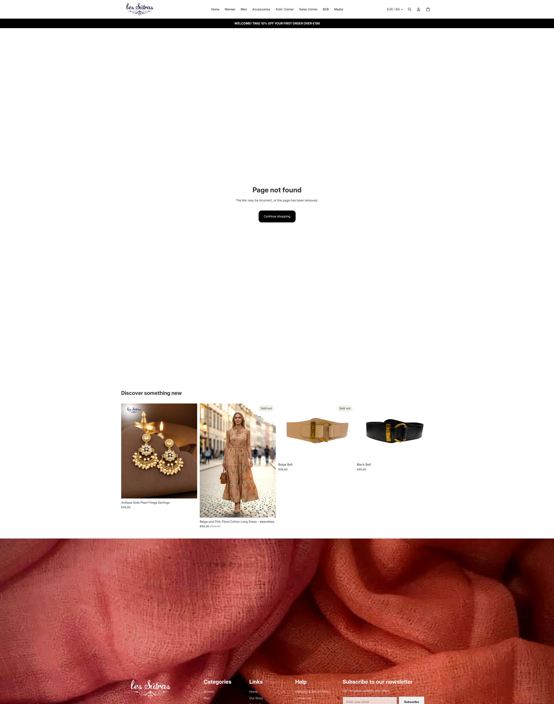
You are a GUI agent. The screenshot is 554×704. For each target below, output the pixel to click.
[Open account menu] (418, 9)
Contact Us (303, 698)
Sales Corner (308, 9)
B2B (326, 9)
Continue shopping (277, 216)
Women (230, 9)
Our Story (256, 698)
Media (338, 9)
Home (215, 9)
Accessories (261, 9)
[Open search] (409, 9)
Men (244, 9)
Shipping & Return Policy (312, 691)
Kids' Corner (285, 9)
